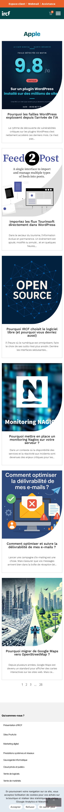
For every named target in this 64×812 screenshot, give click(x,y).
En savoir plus (47, 807)
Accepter (16, 807)
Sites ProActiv (10, 734)
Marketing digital (11, 744)
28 (40, 684)
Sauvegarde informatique (15, 760)
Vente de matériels (12, 780)
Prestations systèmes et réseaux (18, 753)
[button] (58, 13)
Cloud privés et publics (13, 767)
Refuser (30, 807)
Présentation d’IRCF (12, 725)
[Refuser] (53, 802)
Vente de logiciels (11, 773)
